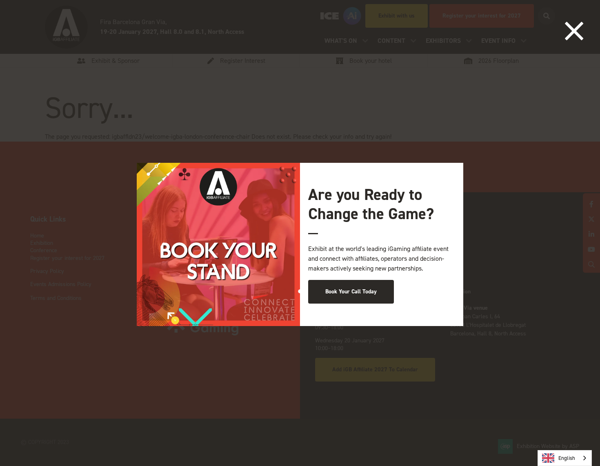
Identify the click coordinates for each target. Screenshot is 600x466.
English (566, 458)
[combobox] (565, 458)
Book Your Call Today (351, 291)
